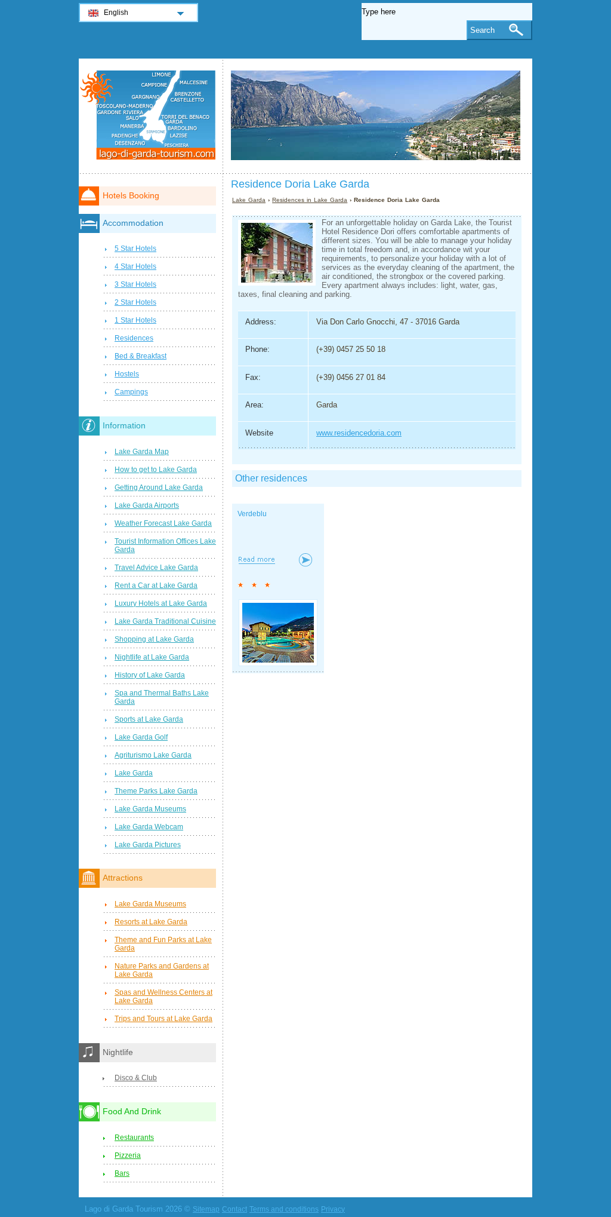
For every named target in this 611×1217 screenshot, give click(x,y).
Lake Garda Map (142, 451)
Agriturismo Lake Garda (153, 755)
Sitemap (206, 1209)
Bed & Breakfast (140, 356)
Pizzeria (128, 1155)
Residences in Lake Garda (309, 200)
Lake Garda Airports (147, 505)
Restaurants (134, 1137)
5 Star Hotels (135, 248)
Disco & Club (136, 1078)
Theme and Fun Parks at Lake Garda (163, 944)
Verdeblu (252, 514)
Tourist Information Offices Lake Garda (165, 545)
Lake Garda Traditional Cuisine (165, 621)
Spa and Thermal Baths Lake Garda (162, 697)
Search (482, 30)
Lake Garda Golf (141, 737)
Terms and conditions (284, 1209)
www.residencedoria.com (359, 432)
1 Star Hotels (135, 320)
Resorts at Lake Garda (151, 922)
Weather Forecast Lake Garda (163, 523)
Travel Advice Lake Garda (156, 567)
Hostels (127, 374)
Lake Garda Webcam (149, 827)
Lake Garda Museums (150, 809)
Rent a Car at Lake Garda (156, 585)
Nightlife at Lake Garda (152, 657)
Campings (131, 392)
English (116, 12)
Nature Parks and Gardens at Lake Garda (162, 970)
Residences (134, 338)
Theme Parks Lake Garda (156, 791)
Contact (234, 1209)
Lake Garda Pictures (148, 845)
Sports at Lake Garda (149, 719)
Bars (122, 1173)
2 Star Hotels (135, 302)
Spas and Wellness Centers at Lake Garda (163, 996)
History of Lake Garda (150, 675)
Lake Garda (249, 200)
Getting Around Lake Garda (159, 487)
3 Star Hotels (135, 284)
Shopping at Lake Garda (154, 639)
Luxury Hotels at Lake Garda (161, 603)
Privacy (333, 1209)
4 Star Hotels (135, 266)
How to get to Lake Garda (156, 469)
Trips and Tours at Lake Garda (163, 1018)
